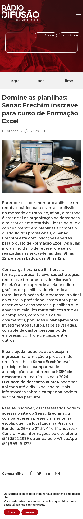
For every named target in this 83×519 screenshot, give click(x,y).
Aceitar (12, 512)
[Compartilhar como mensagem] (60, 473)
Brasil (41, 81)
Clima (67, 81)
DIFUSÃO (45, 35)
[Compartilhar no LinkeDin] (50, 473)
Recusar (29, 512)
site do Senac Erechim (42, 413)
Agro (15, 81)
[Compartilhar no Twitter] (41, 473)
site (36, 397)
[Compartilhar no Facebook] (33, 473)
